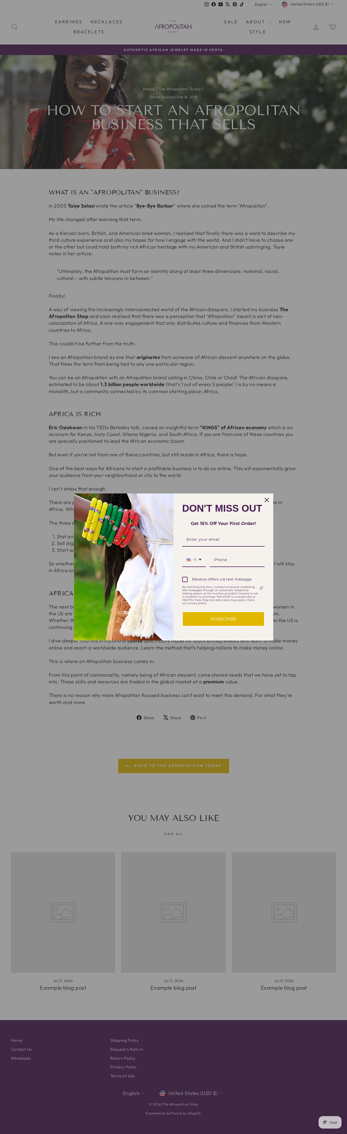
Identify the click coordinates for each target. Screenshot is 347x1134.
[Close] (266, 500)
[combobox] (194, 560)
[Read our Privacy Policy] (261, 588)
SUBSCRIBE (223, 619)
